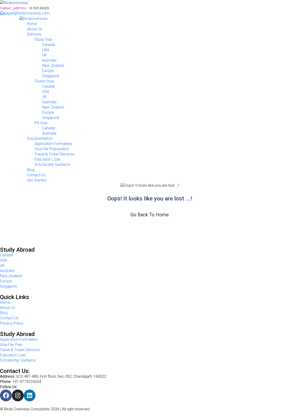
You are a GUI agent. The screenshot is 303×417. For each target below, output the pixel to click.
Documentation (40, 138)
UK (44, 55)
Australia (49, 60)
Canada (48, 44)
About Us (34, 29)
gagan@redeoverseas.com (27, 13)
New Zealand (53, 65)
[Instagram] (18, 395)
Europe (48, 70)
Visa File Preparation (52, 149)
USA (45, 50)
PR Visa (41, 123)
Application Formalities (53, 143)
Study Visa (43, 39)
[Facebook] (6, 395)
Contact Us (36, 175)
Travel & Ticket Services (54, 154)
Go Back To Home (149, 215)
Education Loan (47, 159)
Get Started (36, 180)
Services (34, 34)
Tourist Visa (44, 81)
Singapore (50, 76)
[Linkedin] (30, 395)
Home (32, 24)
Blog (31, 170)
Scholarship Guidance (53, 164)
